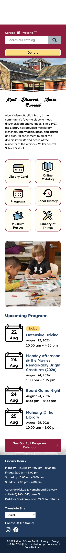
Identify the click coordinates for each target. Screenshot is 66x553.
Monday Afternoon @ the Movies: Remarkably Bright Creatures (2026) (43, 362)
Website (27, 32)
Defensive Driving (42, 335)
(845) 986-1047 (19, 494)
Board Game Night (43, 390)
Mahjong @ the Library (39, 415)
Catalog (10, 32)
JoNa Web (15, 544)
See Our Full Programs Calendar (30, 445)
